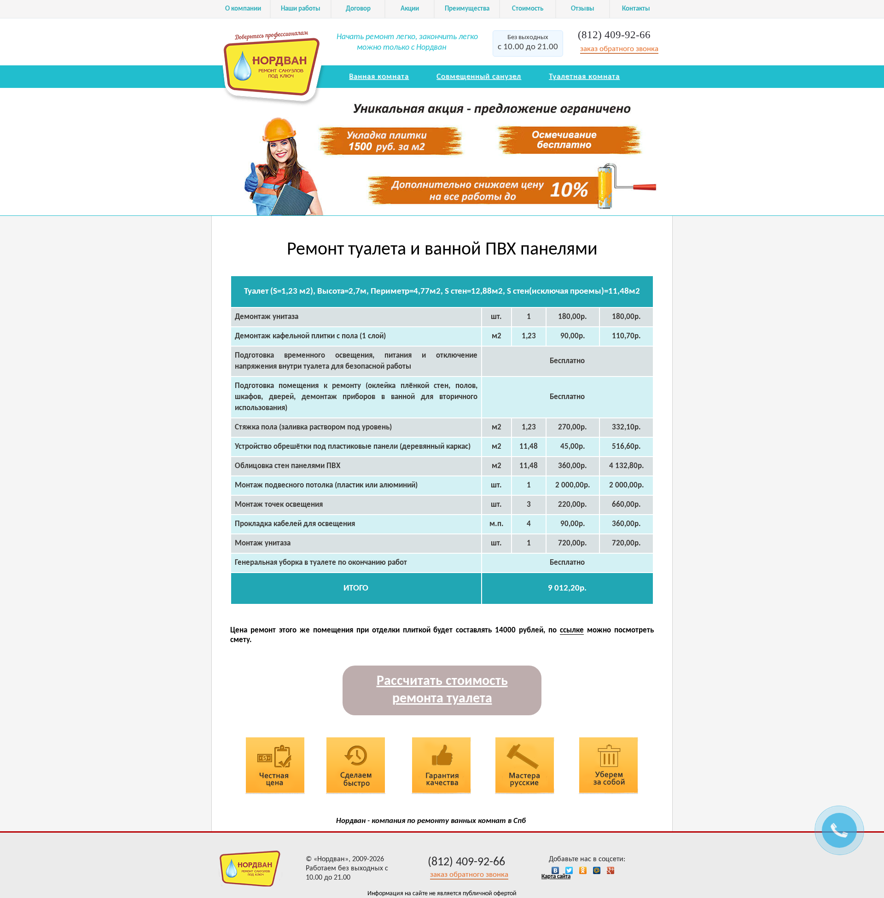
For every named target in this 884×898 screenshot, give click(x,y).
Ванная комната (379, 77)
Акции (410, 9)
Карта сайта (555, 877)
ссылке (572, 630)
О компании (243, 9)
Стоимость (527, 9)
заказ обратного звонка (619, 49)
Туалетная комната (584, 77)
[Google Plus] (613, 870)
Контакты (636, 9)
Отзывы (582, 9)
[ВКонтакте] (557, 870)
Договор (358, 9)
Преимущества (467, 9)
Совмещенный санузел (478, 77)
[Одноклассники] (585, 870)
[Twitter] (571, 870)
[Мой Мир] (599, 870)
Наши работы (300, 9)
